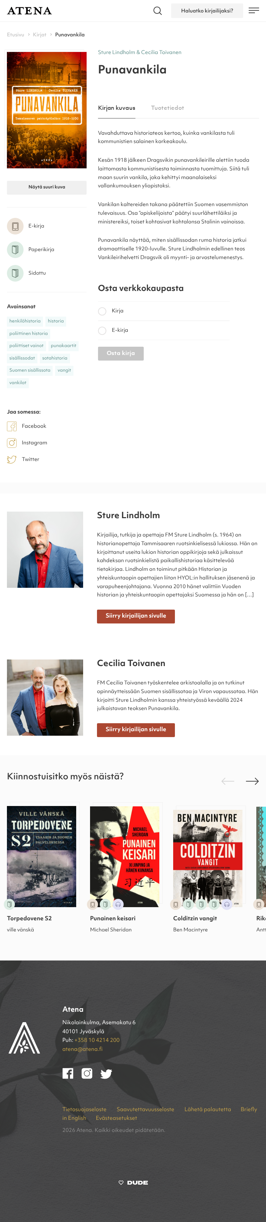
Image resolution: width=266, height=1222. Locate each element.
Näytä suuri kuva (46, 187)
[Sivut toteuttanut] (133, 1184)
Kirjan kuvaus (116, 108)
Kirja (118, 311)
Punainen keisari (112, 919)
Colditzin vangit (195, 919)
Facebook (34, 426)
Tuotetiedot (167, 108)
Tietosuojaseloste (85, 1110)
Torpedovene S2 (29, 919)
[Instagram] (90, 1077)
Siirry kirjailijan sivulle (136, 616)
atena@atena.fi (82, 1049)
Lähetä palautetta (207, 1110)
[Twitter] (109, 1077)
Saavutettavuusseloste (146, 1110)
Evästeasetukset (116, 1118)
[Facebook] (71, 1077)
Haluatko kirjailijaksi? (207, 10)
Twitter (30, 459)
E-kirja (120, 330)
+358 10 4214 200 (96, 1040)
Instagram (34, 443)
